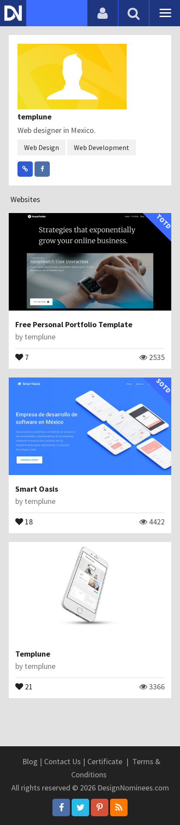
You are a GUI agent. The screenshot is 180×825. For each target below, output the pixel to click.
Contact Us (62, 761)
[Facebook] (61, 807)
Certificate (104, 761)
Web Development (101, 147)
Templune (32, 654)
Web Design (41, 147)
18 (28, 521)
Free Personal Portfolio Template (73, 324)
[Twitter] (80, 807)
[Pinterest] (99, 807)
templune (34, 117)
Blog (30, 761)
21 (28, 686)
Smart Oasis (36, 489)
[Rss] (119, 807)
